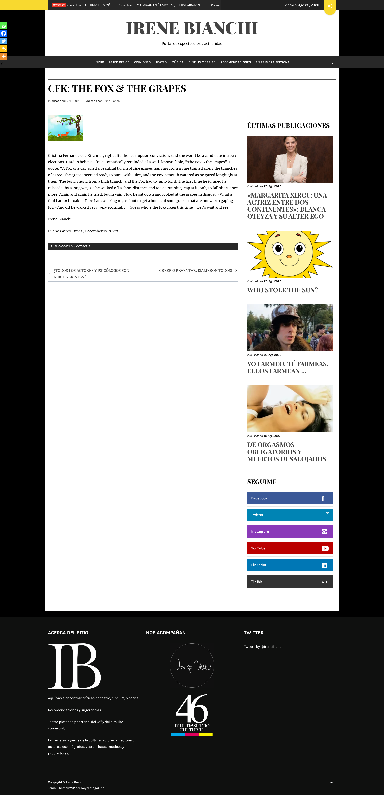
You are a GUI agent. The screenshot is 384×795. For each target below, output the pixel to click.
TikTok (256, 581)
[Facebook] (3, 33)
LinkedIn (258, 565)
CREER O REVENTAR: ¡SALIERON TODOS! (195, 270)
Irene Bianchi (192, 27)
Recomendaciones (235, 62)
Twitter (257, 515)
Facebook (259, 498)
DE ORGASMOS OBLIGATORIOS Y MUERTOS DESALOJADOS (286, 451)
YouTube (258, 548)
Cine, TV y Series (202, 62)
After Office (119, 62)
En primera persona (273, 62)
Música (178, 62)
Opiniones (142, 62)
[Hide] (1, 63)
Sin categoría (80, 246)
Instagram (260, 531)
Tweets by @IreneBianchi (264, 646)
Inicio (99, 62)
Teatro (161, 62)
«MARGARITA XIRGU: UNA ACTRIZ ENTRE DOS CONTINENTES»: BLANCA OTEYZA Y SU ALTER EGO (287, 205)
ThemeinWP (66, 788)
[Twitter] (3, 41)
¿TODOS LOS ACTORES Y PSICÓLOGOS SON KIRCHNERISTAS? (91, 273)
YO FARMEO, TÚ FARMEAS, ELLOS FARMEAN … (134, 5)
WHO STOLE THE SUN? (282, 289)
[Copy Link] (3, 48)
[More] (3, 56)
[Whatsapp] (3, 25)
